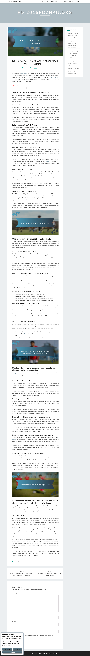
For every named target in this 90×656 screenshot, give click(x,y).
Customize (7, 649)
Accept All (12, 652)
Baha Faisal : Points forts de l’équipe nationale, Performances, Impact (49, 573)
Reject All (17, 649)
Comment (15, 593)
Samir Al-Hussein (36, 67)
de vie (47, 161)
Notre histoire (72, 1)
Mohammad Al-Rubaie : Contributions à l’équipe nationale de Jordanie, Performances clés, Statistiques (73, 53)
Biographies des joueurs (20, 562)
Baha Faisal (24, 73)
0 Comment (45, 67)
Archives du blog (53, 1)
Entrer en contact (63, 1)
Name (14, 615)
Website (14, 628)
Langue (79, 1)
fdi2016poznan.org (14, 1)
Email (14, 622)
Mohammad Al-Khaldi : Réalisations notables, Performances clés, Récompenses (21, 573)
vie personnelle (55, 77)
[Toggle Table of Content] (26, 88)
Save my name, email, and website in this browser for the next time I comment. (33, 635)
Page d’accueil (45, 1)
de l (22, 121)
